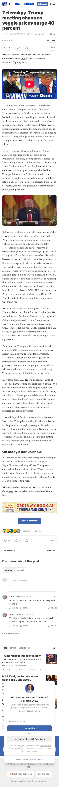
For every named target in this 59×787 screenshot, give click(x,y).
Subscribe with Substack (31, 739)
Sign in (53, 4)
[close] (50, 685)
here (23, 58)
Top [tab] (5, 648)
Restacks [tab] (21, 570)
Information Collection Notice (38, 748)
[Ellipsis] (55, 596)
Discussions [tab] (24, 648)
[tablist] (14, 570)
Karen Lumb (15, 596)
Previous (11, 550)
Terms (40, 764)
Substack (15, 781)
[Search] (54, 648)
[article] (29, 662)
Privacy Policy (31, 751)
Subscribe (42, 4)
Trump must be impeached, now (21, 655)
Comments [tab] (9, 570)
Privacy (31, 764)
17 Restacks (36, 531)
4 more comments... (11, 633)
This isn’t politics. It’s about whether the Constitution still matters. (21, 661)
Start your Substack (22, 774)
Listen (53, 40)
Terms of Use (45, 745)
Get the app (43, 774)
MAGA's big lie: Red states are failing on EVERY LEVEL (20, 678)
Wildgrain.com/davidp (14, 294)
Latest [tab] (13, 648)
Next (49, 550)
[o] (29, 210)
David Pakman (21, 666)
